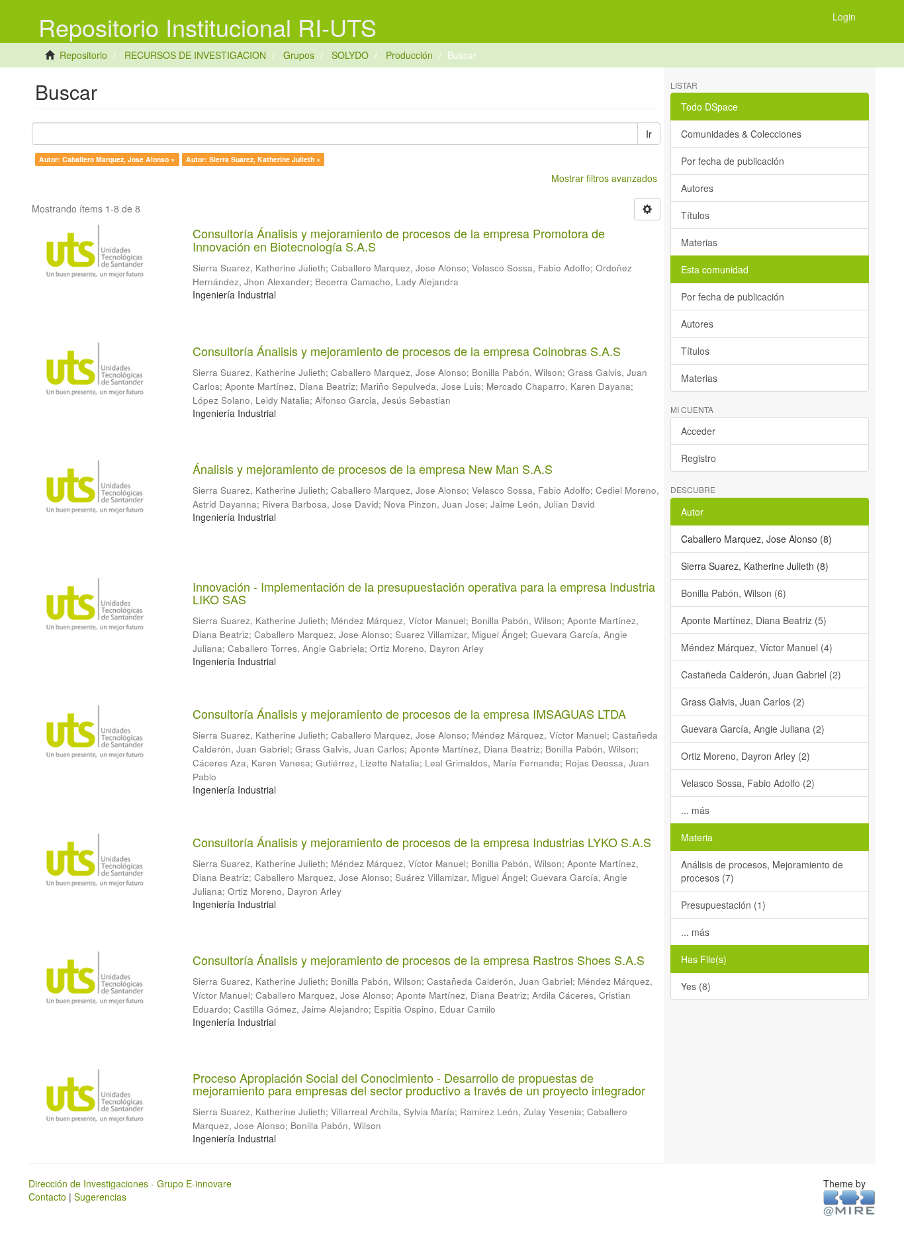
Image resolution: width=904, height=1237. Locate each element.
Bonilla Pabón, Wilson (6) (733, 593)
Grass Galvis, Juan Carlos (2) (743, 701)
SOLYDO (350, 55)
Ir (649, 133)
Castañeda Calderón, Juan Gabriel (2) (761, 674)
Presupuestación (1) (723, 904)
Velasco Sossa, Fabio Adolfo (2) (748, 783)
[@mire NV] (849, 1202)
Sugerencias (100, 1196)
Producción (409, 55)
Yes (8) (696, 986)
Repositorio (83, 55)
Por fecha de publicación (732, 160)
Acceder (698, 430)
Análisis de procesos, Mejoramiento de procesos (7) (762, 871)
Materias (699, 242)
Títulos (695, 215)
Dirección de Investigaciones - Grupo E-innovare (130, 1183)
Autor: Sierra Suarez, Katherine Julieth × (253, 159)
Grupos (298, 55)
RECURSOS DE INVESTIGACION (195, 55)
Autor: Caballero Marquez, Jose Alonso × (107, 159)
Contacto (47, 1196)
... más (695, 810)
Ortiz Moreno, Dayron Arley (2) (745, 755)
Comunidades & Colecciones (741, 133)
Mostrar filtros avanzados (604, 178)
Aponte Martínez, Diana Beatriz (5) (754, 620)
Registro (698, 458)
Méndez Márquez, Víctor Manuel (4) (757, 647)
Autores (697, 188)
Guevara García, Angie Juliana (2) (753, 728)
